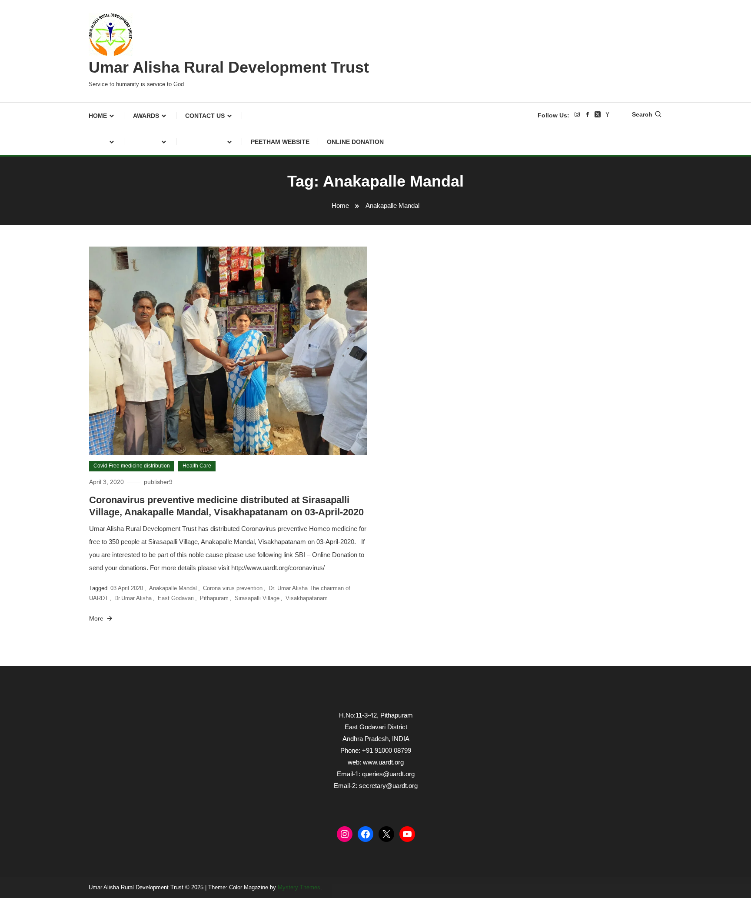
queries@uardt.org (388, 774)
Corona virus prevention (233, 588)
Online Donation (355, 141)
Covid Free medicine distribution (131, 466)
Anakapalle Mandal (173, 588)
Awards (146, 115)
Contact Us (205, 115)
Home (98, 115)
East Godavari (176, 598)
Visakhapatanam (307, 598)
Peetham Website (280, 141)
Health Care (197, 466)
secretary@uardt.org (388, 785)
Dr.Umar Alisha (133, 598)
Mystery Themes (299, 887)
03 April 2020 (126, 588)
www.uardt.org (383, 762)
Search (642, 114)
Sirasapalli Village (257, 598)
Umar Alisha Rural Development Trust (229, 67)
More (97, 618)
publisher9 (158, 481)
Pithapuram (214, 598)
